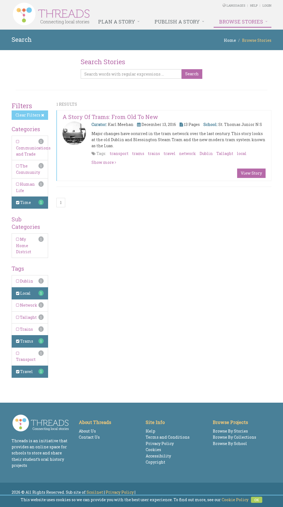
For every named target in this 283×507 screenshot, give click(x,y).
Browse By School (230, 443)
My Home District (23, 245)
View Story (251, 173)
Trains (26, 329)
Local (25, 293)
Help (254, 5)
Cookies (153, 449)
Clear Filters (28, 115)
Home (230, 40)
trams (138, 153)
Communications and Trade (33, 151)
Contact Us (89, 437)
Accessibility (158, 456)
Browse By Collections (234, 437)
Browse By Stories (230, 431)
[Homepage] (92, 14)
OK (256, 500)
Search (192, 73)
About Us (87, 431)
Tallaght (28, 317)
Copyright (155, 462)
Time (25, 202)
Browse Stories (241, 21)
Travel (26, 371)
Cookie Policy (235, 499)
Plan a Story (116, 21)
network (187, 153)
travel (169, 153)
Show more (103, 162)
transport (119, 153)
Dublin (26, 281)
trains (154, 153)
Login (267, 5)
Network (28, 305)
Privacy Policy (160, 443)
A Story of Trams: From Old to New (110, 116)
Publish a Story (177, 21)
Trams (26, 341)
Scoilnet (95, 492)
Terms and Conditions (168, 437)
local (242, 153)
